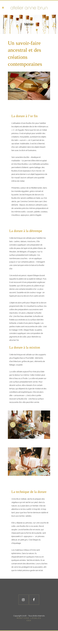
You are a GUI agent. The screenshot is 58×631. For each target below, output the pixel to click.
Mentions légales (29, 618)
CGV (29, 620)
